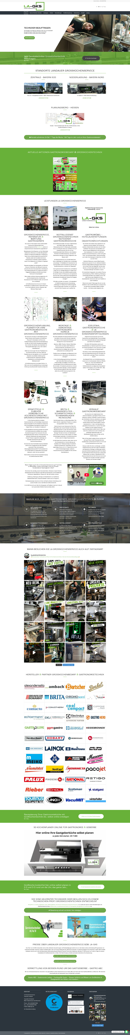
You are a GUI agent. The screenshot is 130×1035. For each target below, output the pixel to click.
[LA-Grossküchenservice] (34, 6)
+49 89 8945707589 (102, 0)
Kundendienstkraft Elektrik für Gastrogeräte (66, 906)
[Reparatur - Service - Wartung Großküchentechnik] (36, 218)
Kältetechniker (53, 906)
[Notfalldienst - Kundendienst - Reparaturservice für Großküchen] (65, 218)
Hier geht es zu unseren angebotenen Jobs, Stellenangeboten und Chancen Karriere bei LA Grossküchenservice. (53, 904)
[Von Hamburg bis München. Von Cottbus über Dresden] (96, 591)
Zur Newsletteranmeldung (29, 1009)
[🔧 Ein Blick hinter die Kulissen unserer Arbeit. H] (55, 632)
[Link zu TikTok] (103, 7)
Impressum (48, 1033)
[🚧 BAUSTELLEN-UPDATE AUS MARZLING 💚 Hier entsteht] (96, 570)
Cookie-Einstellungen (61, 1033)
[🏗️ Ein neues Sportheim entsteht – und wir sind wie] (96, 611)
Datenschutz (43, 1033)
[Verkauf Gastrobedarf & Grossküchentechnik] (94, 393)
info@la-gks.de (30, 1006)
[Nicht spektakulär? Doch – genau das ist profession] (75, 591)
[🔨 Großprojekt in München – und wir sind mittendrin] (34, 653)
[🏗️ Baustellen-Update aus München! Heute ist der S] (96, 653)
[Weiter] (129, 33)
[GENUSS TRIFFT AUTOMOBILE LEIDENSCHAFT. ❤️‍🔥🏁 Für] (34, 570)
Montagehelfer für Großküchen (83, 906)
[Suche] (105, 13)
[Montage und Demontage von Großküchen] (65, 309)
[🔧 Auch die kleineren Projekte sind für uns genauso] (75, 653)
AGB (40, 1033)
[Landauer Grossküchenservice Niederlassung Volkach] (86, 88)
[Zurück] (1, 33)
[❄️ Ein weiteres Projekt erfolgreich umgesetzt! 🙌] (34, 611)
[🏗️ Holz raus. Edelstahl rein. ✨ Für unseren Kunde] (75, 611)
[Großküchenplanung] (36, 309)
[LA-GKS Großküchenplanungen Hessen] (65, 118)
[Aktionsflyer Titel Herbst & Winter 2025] (65, 174)
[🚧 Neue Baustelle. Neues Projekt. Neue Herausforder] (55, 653)
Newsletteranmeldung (54, 1033)
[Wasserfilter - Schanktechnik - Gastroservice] (65, 393)
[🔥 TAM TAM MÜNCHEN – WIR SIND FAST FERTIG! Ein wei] (55, 570)
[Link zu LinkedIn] (105, 7)
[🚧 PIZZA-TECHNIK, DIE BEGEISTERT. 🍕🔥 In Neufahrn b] (55, 611)
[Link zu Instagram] (101, 7)
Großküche (39, 247)
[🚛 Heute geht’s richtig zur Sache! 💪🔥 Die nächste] (96, 632)
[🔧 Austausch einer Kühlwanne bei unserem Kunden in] (34, 632)
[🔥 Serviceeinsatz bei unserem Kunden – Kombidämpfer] (75, 570)
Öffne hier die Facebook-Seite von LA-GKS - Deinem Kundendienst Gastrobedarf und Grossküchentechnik (75, 1003)
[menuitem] (26, 13)
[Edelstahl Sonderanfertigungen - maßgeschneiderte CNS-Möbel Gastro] (94, 309)
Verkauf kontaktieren (30, 39)
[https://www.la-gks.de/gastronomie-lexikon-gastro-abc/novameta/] (75, 769)
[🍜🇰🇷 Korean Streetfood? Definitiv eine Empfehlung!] (75, 632)
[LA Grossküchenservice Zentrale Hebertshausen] (43, 88)
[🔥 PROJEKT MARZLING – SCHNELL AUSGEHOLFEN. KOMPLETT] (55, 591)
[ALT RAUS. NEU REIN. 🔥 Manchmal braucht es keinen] (34, 591)
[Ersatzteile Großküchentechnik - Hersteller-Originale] (36, 393)
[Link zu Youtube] (99, 7)
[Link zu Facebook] (97, 7)
